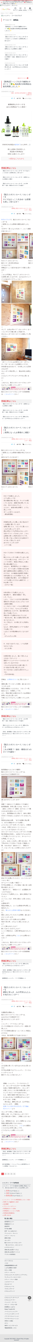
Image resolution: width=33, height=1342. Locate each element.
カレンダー (8, 1240)
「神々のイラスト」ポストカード (13, 1245)
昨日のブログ (5, 219)
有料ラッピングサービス (11, 1325)
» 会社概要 (5, 1204)
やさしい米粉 (8, 1270)
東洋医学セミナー (9, 1221)
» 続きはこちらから (16, 159)
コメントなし (28, 98)
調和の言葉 (8, 1238)
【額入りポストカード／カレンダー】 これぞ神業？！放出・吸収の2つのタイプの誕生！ (15, 184)
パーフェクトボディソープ (12, 1314)
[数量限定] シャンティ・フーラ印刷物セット (14, 978)
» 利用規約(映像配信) (8, 1213)
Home (2, 13)
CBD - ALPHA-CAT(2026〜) (19, 93)
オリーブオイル (9, 1260)
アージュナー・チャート (11, 1233)
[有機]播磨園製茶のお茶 (11, 1265)
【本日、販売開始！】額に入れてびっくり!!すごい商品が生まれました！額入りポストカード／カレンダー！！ (16, 733)
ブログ (6, 13)
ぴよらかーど (8, 1284)
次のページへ (22, 78)
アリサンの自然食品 (10, 1254)
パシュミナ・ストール (10, 1302)
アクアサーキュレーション (12, 1318)
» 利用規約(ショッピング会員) (11, 1211)
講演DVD (7, 1226)
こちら (18, 935)
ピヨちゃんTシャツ (10, 1291)
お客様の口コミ (12, 679)
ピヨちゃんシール (9, 1286)
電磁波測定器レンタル (10, 1328)
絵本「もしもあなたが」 (11, 1231)
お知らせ (29, 94)
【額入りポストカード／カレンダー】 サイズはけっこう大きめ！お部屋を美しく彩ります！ (16, 171)
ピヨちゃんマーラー (10, 1300)
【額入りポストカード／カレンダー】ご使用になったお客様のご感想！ (16, 48)
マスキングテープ (9, 1288)
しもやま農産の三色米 (10, 1267)
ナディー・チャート (10, 1235)
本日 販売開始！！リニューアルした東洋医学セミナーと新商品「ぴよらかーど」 (16, 1165)
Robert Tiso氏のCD (10, 1309)
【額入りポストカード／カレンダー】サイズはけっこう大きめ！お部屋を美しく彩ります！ (16, 38)
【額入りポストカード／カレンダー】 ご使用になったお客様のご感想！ (16, 178)
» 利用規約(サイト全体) (9, 1208)
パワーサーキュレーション (12, 1316)
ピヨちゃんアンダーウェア (12, 1297)
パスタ (6, 1263)
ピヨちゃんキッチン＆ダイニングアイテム (16, 1274)
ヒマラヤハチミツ (9, 1247)
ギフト (6, 1323)
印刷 (19, 98)
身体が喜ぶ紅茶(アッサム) (11, 1249)
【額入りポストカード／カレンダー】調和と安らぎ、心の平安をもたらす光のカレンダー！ (16, 67)
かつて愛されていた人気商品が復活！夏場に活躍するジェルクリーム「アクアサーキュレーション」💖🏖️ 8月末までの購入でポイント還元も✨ (17, 2)
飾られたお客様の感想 (13, 910)
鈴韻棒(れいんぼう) (10, 1307)
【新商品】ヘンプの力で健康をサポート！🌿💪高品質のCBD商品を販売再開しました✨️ (16, 28)
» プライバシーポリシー (9, 1206)
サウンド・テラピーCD (11, 1304)
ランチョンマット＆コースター (13, 1277)
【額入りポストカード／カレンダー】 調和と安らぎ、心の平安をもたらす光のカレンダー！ (15, 417)
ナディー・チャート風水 (11, 1279)
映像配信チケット (9, 1224)
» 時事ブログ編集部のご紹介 (10, 1202)
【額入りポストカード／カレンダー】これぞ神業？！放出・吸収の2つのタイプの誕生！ (16, 57)
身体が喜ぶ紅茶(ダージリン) (12, 1252)
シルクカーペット (9, 1281)
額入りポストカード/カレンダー (13, 1242)
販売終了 (18, 144)
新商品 (11, 13)
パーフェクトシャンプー (11, 1311)
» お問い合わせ (6, 1215)
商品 (30, 210)
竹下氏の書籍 (8, 1228)
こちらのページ (9, 394)
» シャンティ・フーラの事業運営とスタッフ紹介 (16, 1199)
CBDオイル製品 (9, 1321)
